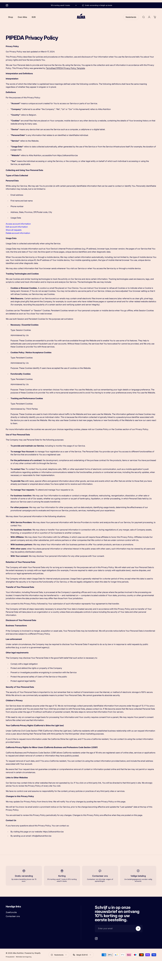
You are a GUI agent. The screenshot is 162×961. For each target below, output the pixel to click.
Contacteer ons (13, 916)
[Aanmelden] (138, 928)
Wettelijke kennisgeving (23, 957)
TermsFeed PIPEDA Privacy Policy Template (65, 68)
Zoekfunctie (11, 912)
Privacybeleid (10, 957)
